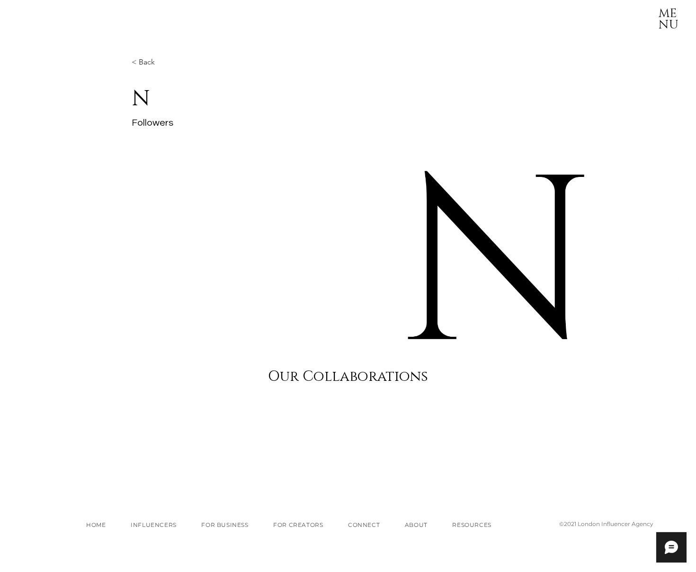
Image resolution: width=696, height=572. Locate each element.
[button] (668, 11)
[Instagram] (678, 297)
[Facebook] (678, 275)
